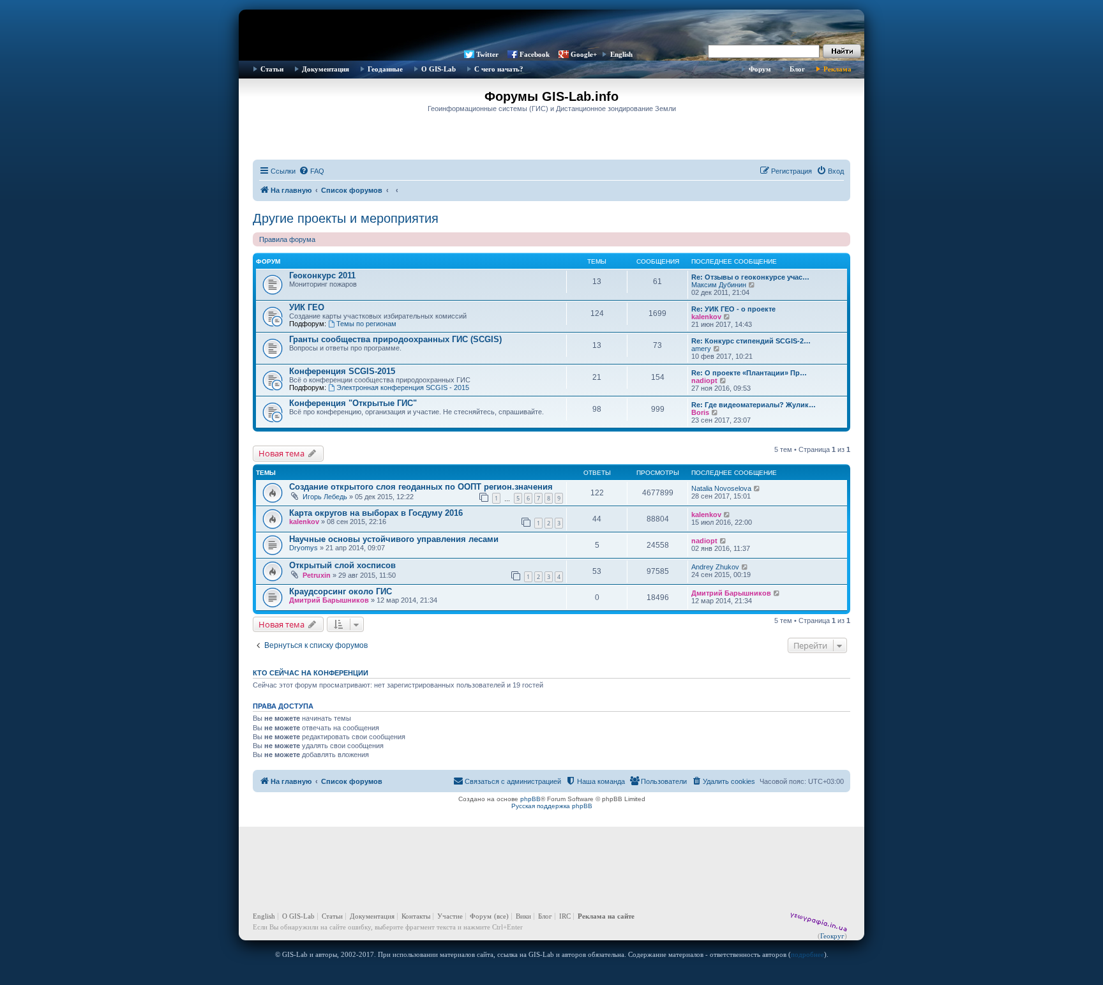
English (621, 54)
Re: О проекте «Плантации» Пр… (749, 373)
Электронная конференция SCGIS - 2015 (402, 387)
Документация (325, 69)
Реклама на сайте (606, 916)
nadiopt (704, 380)
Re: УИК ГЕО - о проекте (733, 309)
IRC (565, 916)
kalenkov (706, 316)
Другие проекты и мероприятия (346, 218)
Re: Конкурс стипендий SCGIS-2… (751, 341)
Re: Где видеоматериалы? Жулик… (753, 405)
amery (701, 348)
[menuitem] (311, 171)
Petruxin (317, 575)
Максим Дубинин (718, 285)
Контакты (415, 916)
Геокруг (832, 936)
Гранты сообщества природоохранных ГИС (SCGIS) (395, 339)
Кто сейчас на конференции (310, 673)
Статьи (271, 69)
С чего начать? (498, 69)
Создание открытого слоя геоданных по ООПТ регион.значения (421, 487)
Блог (797, 69)
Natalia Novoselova (721, 488)
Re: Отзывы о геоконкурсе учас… (750, 277)
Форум (760, 69)
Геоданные (385, 69)
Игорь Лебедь (325, 496)
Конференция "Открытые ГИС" (353, 403)
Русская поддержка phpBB (551, 805)
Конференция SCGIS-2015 (342, 371)
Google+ (584, 54)
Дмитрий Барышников (329, 600)
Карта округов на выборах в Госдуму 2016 (376, 513)
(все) (501, 916)
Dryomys (303, 548)
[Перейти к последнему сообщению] (757, 488)
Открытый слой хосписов (342, 565)
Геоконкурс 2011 (322, 275)
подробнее (807, 954)
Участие (450, 916)
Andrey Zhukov (715, 567)
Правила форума (287, 239)
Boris (700, 412)
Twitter (487, 54)
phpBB (530, 798)
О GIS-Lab (438, 69)
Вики (523, 916)
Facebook (535, 54)
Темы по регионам (366, 323)
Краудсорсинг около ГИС (340, 591)
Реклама (837, 69)
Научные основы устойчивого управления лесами (394, 539)
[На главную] (551, 29)
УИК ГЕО (306, 307)
